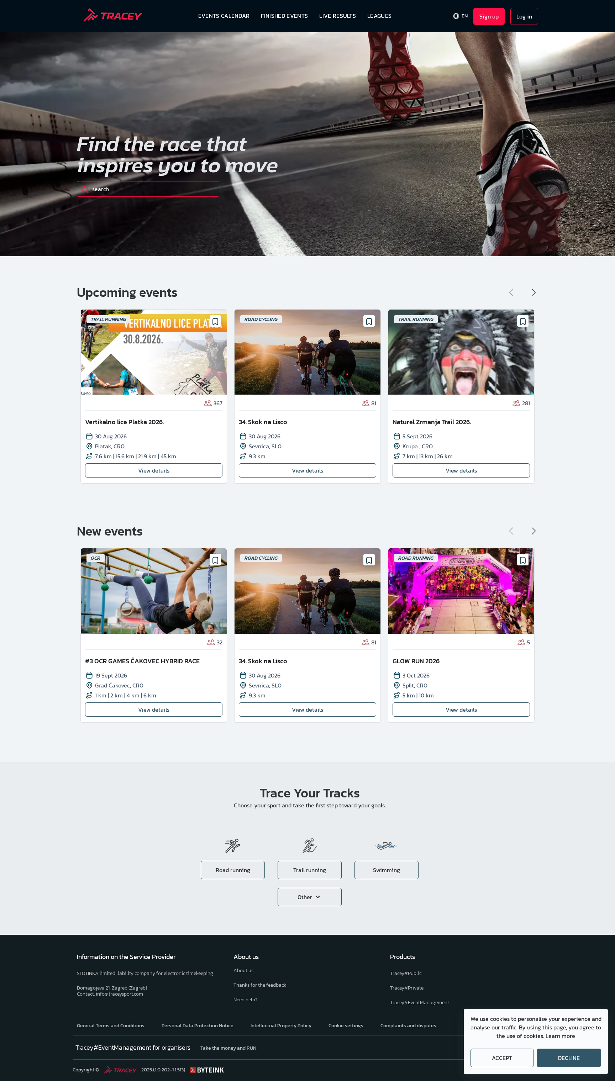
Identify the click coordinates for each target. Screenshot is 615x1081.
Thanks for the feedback (259, 985)
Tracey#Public (405, 973)
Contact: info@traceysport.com (110, 994)
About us (243, 970)
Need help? (245, 999)
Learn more (560, 1036)
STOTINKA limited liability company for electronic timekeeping (145, 973)
